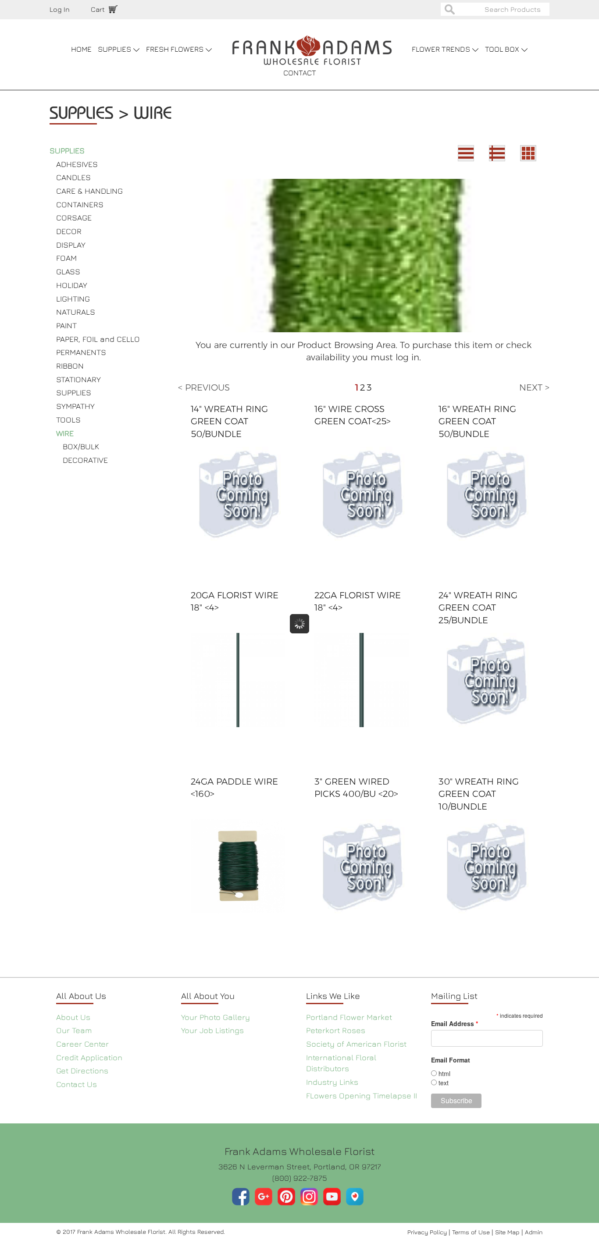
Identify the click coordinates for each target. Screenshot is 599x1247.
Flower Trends (442, 49)
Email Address (454, 1023)
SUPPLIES (67, 150)
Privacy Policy (428, 1232)
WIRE (65, 433)
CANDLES (73, 177)
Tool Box (503, 49)
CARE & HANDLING (89, 190)
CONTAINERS (79, 204)
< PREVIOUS (204, 387)
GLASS (68, 271)
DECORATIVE (85, 460)
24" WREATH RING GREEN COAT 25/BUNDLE (478, 607)
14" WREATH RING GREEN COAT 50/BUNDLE (229, 421)
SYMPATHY (75, 406)
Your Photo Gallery (215, 1017)
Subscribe (456, 1100)
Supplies (115, 49)
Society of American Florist (356, 1043)
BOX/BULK (81, 446)
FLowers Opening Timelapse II (361, 1095)
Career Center (82, 1043)
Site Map (508, 1232)
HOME (81, 49)
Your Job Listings (212, 1030)
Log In (60, 9)
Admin (534, 1232)
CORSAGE (74, 217)
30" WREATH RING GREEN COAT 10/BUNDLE (479, 794)
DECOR (69, 231)
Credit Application (89, 1057)
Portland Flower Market (349, 1017)
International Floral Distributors (341, 1063)
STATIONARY (78, 379)
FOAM (66, 258)
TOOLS (68, 419)
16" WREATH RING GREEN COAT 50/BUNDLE (477, 421)
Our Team (74, 1030)
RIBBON (70, 365)
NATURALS (75, 311)
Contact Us (76, 1084)
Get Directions (82, 1070)
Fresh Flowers (175, 49)
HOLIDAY (71, 285)
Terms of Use (472, 1232)
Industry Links (332, 1082)
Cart (98, 9)
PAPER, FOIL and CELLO (98, 339)
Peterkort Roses (335, 1030)
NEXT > (534, 387)
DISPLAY (71, 244)
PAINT (66, 325)
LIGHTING (73, 298)
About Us (73, 1017)
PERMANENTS (81, 352)
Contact (299, 72)
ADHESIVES (77, 164)
